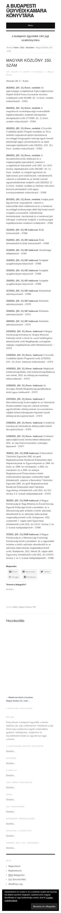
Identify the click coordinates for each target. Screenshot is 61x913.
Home (16, 48)
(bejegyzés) (16, 875)
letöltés (15, 607)
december (30, 48)
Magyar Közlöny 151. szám (17, 701)
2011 (22, 48)
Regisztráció (14, 866)
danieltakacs (39, 71)
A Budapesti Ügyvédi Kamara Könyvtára (26, 10)
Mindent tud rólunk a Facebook (20, 697)
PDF (34, 607)
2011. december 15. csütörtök (17, 71)
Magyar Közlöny (25, 607)
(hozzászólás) (17, 879)
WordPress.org (15, 884)
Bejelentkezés (15, 870)
